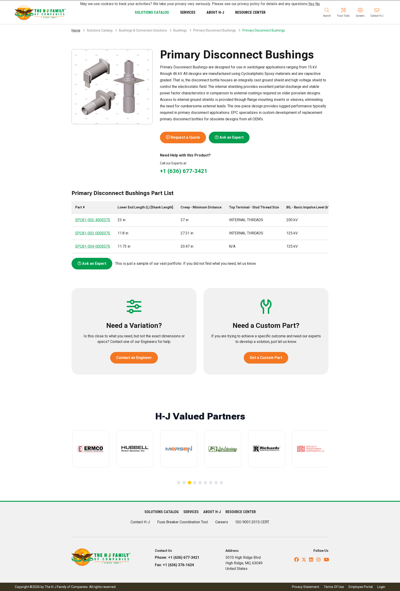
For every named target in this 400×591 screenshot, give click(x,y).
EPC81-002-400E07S (92, 220)
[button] (327, 12)
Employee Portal (361, 587)
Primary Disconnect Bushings (214, 30)
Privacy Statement (305, 587)
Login (381, 587)
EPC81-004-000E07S (92, 246)
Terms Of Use (334, 587)
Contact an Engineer (134, 357)
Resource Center (250, 12)
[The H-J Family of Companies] (40, 12)
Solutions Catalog (152, 12)
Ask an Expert (231, 137)
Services (187, 12)
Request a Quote (185, 137)
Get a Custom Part (266, 357)
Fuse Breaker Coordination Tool (182, 522)
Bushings (180, 30)
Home (76, 30)
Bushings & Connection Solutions (143, 30)
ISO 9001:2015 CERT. (252, 522)
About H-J (215, 12)
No (317, 4)
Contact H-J (140, 522)
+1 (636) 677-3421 (183, 171)
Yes (311, 4)
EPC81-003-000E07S (92, 233)
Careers (221, 522)
